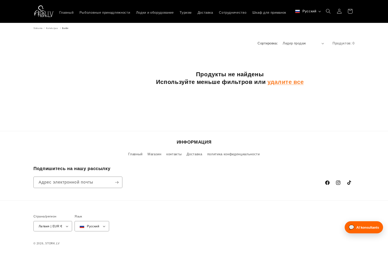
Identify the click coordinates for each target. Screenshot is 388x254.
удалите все (285, 82)
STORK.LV (52, 243)
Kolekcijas (52, 28)
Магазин (154, 154)
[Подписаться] (116, 182)
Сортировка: (268, 43)
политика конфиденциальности (233, 154)
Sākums (38, 28)
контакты (174, 154)
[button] (328, 11)
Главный (135, 154)
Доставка (194, 154)
